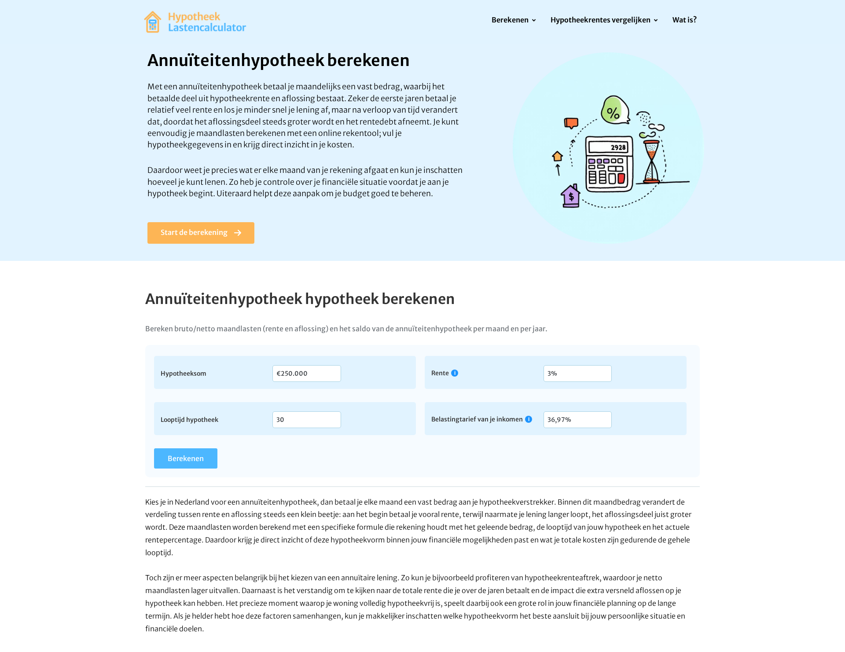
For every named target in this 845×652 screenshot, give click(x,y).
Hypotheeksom (183, 373)
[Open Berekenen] (533, 20)
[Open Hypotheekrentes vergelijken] (655, 20)
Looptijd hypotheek (189, 419)
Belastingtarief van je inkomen (477, 419)
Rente (440, 373)
